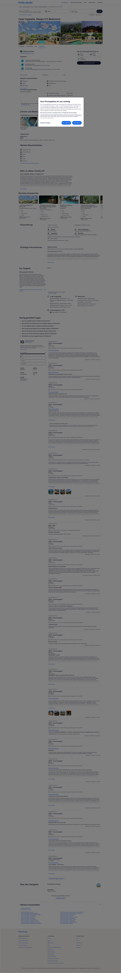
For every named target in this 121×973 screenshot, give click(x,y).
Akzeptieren (77, 122)
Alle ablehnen (66, 122)
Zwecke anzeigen (45, 122)
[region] (61, 112)
